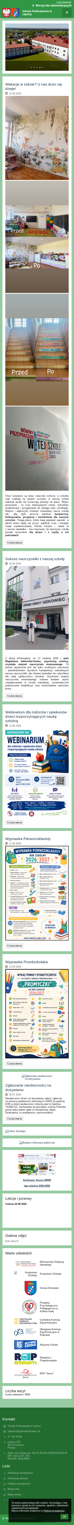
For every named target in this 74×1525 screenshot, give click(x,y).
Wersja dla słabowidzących (53, 5)
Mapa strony (14, 1494)
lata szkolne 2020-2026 (37, 1185)
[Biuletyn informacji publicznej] (36, 1142)
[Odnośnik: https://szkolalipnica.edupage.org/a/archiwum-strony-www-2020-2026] (37, 1174)
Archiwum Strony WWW (37, 1180)
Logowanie (64, 2)
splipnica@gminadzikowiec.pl (24, 1431)
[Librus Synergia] (36, 1131)
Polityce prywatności (54, 1510)
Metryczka (13, 1489)
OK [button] (64, 1516)
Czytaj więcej (14, 543)
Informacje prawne (18, 1478)
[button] (67, 12)
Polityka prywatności (19, 1483)
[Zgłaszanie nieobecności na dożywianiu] (37, 1077)
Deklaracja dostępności (20, 1472)
